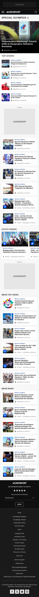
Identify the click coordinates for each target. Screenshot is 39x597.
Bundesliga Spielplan (19, 516)
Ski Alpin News (19, 549)
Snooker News (19, 526)
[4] (22, 490)
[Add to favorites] (28, 18)
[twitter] (17, 592)
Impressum (19, 573)
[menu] (35, 12)
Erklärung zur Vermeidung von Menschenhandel (19, 576)
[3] (19, 490)
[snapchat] (22, 592)
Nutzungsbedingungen (19, 567)
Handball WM (19, 533)
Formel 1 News (19, 543)
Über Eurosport (20, 559)
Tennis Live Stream (19, 552)
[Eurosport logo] (13, 12)
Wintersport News (19, 546)
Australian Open (19, 536)
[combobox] (19, 498)
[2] (17, 490)
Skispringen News (19, 523)
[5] (24, 490)
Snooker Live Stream (19, 539)
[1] (14, 490)
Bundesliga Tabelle (19, 519)
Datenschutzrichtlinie (19, 570)
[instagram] (27, 592)
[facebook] (12, 592)
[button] (3, 12)
